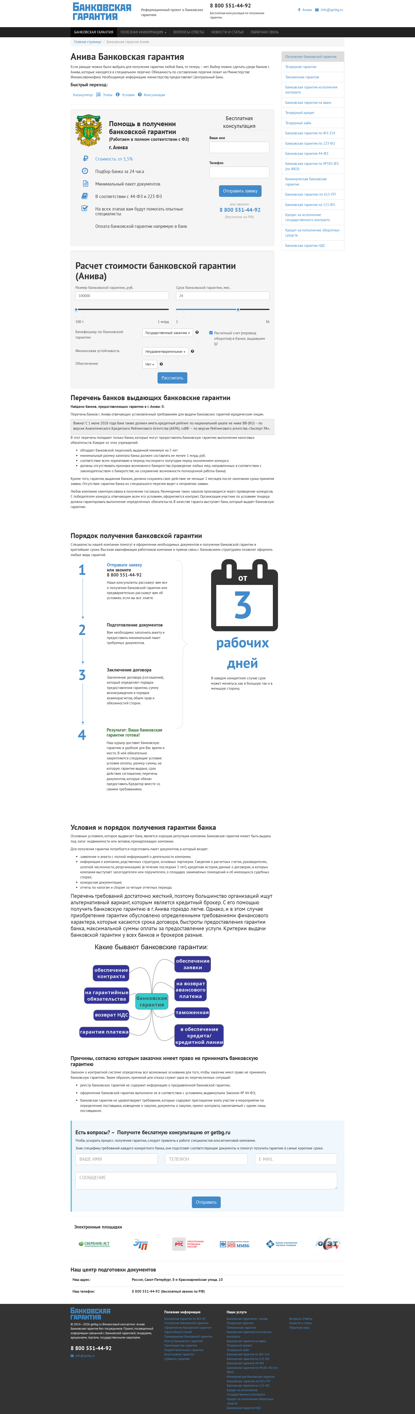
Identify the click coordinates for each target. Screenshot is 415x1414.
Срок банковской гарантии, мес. (203, 287)
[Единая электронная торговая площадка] (281, 1243)
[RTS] (187, 1243)
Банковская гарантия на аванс (308, 102)
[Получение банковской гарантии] (102, 11)
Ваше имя (217, 138)
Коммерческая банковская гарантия (251, 1377)
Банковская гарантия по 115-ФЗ (310, 204)
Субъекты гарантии (177, 1359)
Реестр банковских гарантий (183, 1341)
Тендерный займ (298, 123)
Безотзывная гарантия (179, 1354)
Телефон (216, 163)
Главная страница (87, 41)
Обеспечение (86, 363)
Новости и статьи (227, 32)
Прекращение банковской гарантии (188, 1336)
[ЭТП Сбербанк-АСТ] (94, 1243)
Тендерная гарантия (300, 66)
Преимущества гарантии (180, 1345)
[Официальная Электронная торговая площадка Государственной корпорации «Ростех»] (141, 1243)
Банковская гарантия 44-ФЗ (306, 153)
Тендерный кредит (299, 112)
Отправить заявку (240, 191)
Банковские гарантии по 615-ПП (310, 194)
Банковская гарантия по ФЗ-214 (310, 133)
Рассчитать (172, 378)
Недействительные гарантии (183, 1350)
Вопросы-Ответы (189, 32)
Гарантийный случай (178, 1332)
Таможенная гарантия (302, 77)
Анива (306, 9)
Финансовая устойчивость (97, 350)
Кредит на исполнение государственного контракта (246, 1392)
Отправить (206, 1202)
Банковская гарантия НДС (305, 245)
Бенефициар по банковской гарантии (99, 334)
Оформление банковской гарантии (187, 1328)
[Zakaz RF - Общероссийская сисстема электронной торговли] (328, 1243)
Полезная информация (142, 32)
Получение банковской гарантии (310, 56)
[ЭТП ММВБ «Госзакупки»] (234, 1243)
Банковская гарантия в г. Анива (247, 1319)
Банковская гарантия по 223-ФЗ (310, 143)
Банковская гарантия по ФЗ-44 (184, 1319)
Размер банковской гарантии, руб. (104, 287)
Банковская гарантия (93, 32)
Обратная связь (265, 32)
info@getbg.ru (331, 9)
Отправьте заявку (124, 565)
